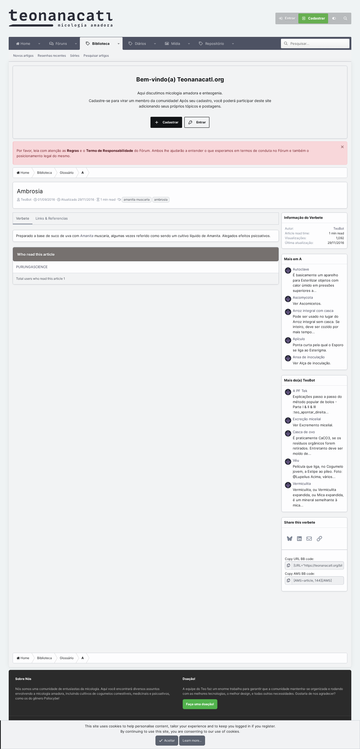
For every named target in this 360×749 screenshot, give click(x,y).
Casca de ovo (304, 432)
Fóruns (61, 43)
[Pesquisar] (345, 18)
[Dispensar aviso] (341, 147)
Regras (73, 150)
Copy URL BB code (299, 559)
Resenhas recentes (52, 55)
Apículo (299, 339)
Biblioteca (101, 43)
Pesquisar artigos (96, 55)
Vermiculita (302, 483)
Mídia (175, 43)
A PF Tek (300, 391)
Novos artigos (23, 55)
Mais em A (293, 259)
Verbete (22, 218)
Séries (74, 55)
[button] (39, 43)
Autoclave (301, 269)
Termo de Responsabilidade (109, 150)
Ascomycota (303, 297)
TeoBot (26, 199)
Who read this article (36, 254)
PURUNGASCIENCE (32, 267)
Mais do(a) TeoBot (299, 380)
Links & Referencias (52, 218)
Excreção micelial (307, 419)
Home (25, 43)
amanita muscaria (137, 199)
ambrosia (161, 199)
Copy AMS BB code (299, 574)
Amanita (86, 236)
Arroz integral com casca (313, 310)
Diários (140, 43)
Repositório (214, 43)
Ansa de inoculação (309, 357)
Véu (296, 460)
